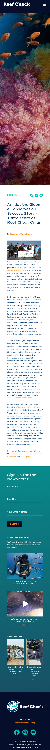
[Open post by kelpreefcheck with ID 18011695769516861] (34, 652)
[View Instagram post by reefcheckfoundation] (40, 576)
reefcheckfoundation (24, 556)
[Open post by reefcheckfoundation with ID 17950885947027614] (25, 566)
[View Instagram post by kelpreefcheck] (23, 663)
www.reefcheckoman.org (19, 398)
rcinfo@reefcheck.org (25, 723)
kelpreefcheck (16, 641)
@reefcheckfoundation (18, 537)
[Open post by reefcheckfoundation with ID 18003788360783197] (25, 603)
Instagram (26, 457)
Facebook (11, 457)
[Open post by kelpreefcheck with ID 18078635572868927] (15, 652)
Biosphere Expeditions (21, 234)
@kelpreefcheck (14, 636)
